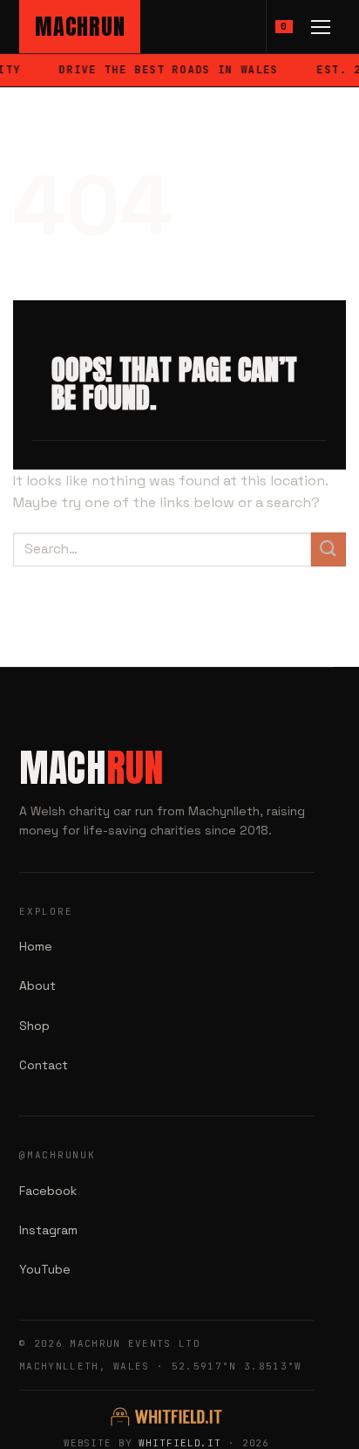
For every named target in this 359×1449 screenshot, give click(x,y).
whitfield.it (180, 1443)
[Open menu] (320, 26)
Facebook (48, 1190)
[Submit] (328, 549)
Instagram (48, 1230)
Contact (43, 1065)
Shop (34, 1026)
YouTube (45, 1269)
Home (35, 946)
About (37, 985)
